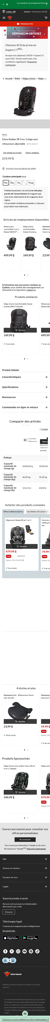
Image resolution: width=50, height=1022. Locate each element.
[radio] (6, 182)
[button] (24, 275)
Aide (4, 859)
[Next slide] (46, 4)
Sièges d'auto (29, 78)
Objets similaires (32, 153)
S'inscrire (9, 912)
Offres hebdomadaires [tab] (13, 511)
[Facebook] (5, 951)
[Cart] (46, 18)
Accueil (8, 78)
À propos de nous (10, 877)
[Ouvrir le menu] (4, 18)
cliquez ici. (31, 290)
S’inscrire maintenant (36, 849)
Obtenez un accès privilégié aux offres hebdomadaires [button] (25, 1019)
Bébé (17, 78)
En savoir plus (9, 930)
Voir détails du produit (12, 153)
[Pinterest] (31, 951)
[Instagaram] (18, 951)
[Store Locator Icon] (3, 12)
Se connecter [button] (25, 839)
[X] (12, 951)
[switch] (27, 440)
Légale (5, 886)
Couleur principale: (12, 176)
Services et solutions (11, 868)
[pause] (7, 4)
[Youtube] (24, 951)
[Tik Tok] (37, 951)
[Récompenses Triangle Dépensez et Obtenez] (25, 33)
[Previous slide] (3, 4)
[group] (11, 556)
